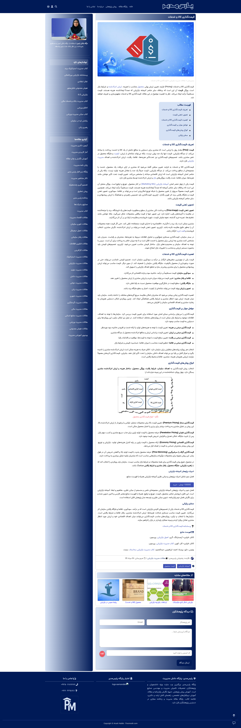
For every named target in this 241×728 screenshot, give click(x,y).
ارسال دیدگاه (184, 662)
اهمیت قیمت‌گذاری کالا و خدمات (175, 120)
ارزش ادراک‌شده (115, 86)
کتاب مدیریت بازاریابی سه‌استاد (141, 549)
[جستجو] (56, 6)
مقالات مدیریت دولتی (79, 283)
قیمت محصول (169, 566)
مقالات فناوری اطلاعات (79, 243)
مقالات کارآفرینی (81, 250)
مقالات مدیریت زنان (80, 289)
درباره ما (100, 6)
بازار (154, 177)
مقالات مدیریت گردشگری (77, 302)
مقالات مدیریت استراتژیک (77, 256)
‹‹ (86, 36)
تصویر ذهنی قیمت (180, 114)
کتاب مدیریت (82, 211)
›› (52, 36)
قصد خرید (181, 231)
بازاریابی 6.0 (83, 94)
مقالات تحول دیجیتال (79, 230)
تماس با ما (91, 6)
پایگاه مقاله (123, 6)
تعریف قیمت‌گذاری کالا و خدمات (175, 109)
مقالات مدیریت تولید (79, 269)
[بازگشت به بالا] (234, 716)
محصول (140, 86)
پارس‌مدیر (190, 80)
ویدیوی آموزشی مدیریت (78, 335)
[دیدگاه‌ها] (234, 723)
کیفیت (116, 153)
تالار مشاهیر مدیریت (79, 178)
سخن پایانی (183, 135)
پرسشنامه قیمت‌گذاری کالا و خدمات (177, 526)
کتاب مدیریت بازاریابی (165, 543)
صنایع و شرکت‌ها (81, 204)
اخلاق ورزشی (82, 107)
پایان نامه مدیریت (81, 165)
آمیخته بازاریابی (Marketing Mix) (155, 184)
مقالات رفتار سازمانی (79, 237)
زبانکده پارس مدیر (80, 197)
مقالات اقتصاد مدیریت (79, 217)
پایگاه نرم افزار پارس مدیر (78, 171)
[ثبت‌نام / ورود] (52, 6)
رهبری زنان (83, 127)
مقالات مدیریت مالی (79, 309)
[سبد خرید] (48, 6)
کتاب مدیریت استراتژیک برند (76, 68)
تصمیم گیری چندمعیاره (78, 184)
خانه (131, 6)
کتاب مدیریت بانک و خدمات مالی (74, 101)
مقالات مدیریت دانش (79, 276)
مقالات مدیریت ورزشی (79, 322)
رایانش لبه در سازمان (79, 120)
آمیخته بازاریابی (184, 566)
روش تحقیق (83, 191)
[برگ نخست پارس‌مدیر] (178, 10)
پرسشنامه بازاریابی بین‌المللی (76, 75)
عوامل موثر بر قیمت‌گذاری (177, 125)
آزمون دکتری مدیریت (79, 145)
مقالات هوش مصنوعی (79, 328)
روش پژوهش (111, 6)
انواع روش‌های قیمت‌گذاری (177, 130)
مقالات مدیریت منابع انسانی (76, 315)
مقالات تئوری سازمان (79, 224)
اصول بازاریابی (162, 537)
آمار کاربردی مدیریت (80, 152)
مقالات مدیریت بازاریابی (177, 80)
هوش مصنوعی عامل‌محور (77, 88)
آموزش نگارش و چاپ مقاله (77, 158)
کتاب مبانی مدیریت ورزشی (77, 114)
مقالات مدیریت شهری (79, 296)
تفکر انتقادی (83, 81)
